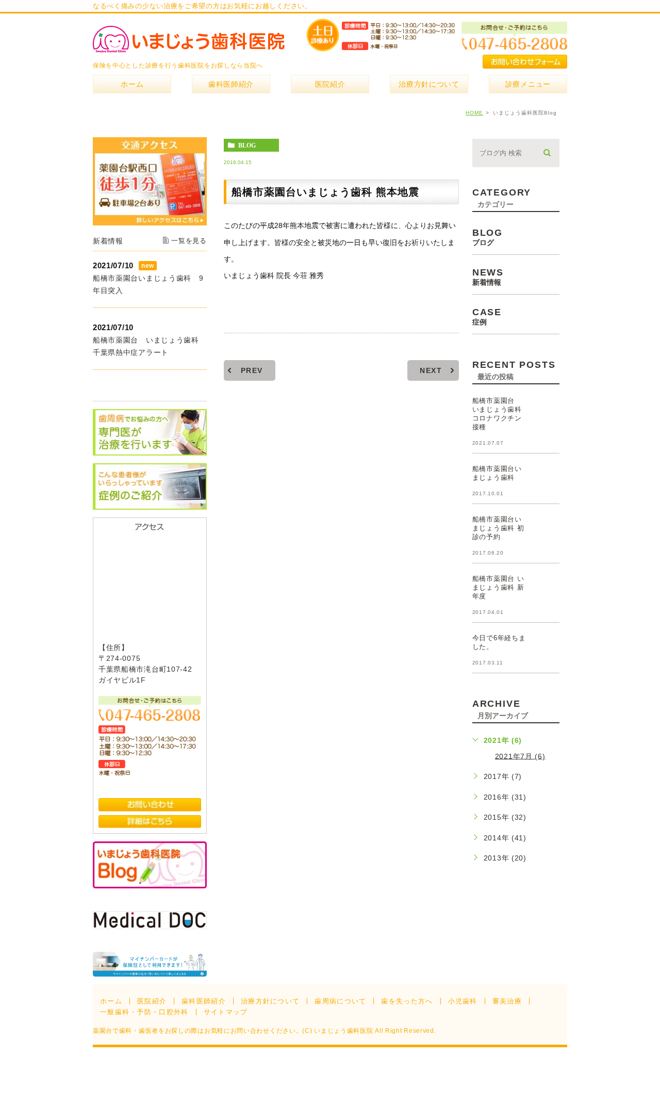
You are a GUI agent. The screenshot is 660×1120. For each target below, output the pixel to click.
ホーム (111, 1001)
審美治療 (507, 1001)
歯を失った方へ (407, 1001)
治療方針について (270, 1001)
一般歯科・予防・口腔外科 (144, 1012)
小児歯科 (462, 1001)
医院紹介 (152, 1001)
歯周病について (340, 1001)
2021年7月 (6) (520, 756)
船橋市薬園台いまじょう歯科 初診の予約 (498, 528)
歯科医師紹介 (204, 1001)
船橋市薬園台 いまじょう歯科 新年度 (498, 587)
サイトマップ (226, 1012)
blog (247, 145)
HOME (474, 113)
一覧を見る (189, 241)
